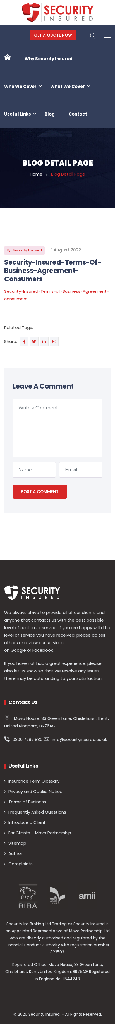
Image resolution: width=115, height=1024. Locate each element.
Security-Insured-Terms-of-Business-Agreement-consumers (52, 271)
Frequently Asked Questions (37, 812)
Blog (50, 114)
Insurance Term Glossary (33, 781)
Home (36, 174)
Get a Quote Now (53, 35)
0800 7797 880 (27, 739)
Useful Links (17, 114)
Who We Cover (20, 86)
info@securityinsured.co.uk (79, 739)
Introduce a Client (27, 822)
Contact (77, 114)
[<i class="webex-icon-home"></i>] (7, 57)
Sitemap (17, 843)
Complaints (20, 864)
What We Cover (67, 86)
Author (15, 853)
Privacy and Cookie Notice (35, 791)
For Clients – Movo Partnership (39, 833)
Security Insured (27, 250)
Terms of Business (27, 802)
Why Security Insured (49, 59)
